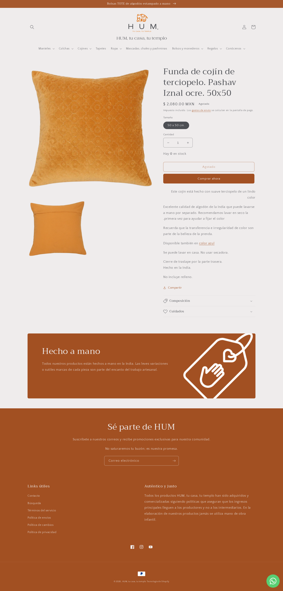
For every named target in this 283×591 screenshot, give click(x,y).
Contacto (34, 495)
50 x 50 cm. (176, 125)
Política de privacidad (42, 532)
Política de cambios (40, 525)
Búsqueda (34, 503)
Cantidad (168, 134)
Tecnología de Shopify (158, 581)
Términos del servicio (42, 510)
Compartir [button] (175, 287)
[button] (32, 27)
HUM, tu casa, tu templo (134, 581)
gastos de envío (201, 110)
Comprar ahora (209, 178)
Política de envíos (39, 517)
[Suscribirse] (174, 461)
